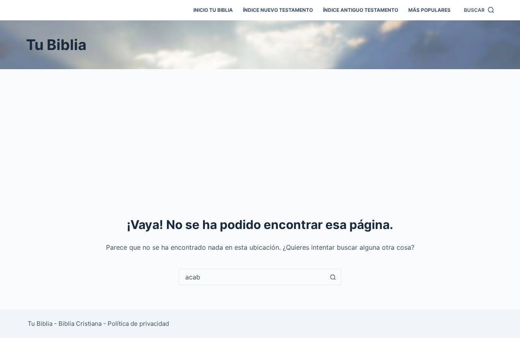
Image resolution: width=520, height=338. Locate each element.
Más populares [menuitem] (429, 10)
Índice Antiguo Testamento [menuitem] (360, 10)
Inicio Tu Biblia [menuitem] (213, 10)
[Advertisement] (260, 130)
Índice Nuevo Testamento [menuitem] (278, 10)
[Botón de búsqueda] (333, 277)
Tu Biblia (56, 45)
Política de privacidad (138, 323)
